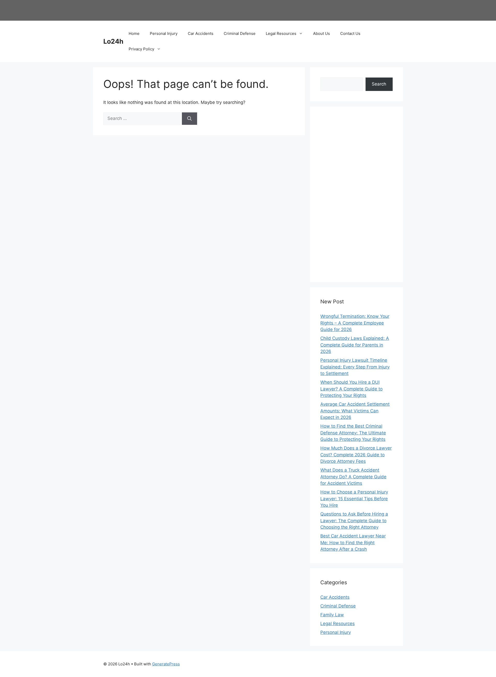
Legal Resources (281, 33)
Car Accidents (200, 33)
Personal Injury (163, 33)
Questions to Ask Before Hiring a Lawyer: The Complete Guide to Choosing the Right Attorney (354, 520)
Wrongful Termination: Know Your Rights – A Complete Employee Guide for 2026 (354, 323)
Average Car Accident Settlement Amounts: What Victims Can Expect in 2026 (355, 411)
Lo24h (113, 41)
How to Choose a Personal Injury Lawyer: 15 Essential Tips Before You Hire (354, 498)
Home (134, 33)
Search (379, 84)
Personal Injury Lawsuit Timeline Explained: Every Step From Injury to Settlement (355, 367)
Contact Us (350, 33)
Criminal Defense (239, 33)
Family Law (332, 614)
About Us (321, 33)
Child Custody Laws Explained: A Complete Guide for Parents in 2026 (354, 345)
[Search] (189, 118)
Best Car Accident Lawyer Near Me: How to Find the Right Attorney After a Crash (353, 542)
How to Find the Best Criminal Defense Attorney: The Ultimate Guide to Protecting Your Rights (353, 433)
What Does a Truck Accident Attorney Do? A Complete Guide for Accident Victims (353, 476)
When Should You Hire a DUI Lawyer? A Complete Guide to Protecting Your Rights (351, 389)
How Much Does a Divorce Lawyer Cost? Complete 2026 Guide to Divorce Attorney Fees (356, 454)
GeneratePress (166, 663)
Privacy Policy (141, 49)
